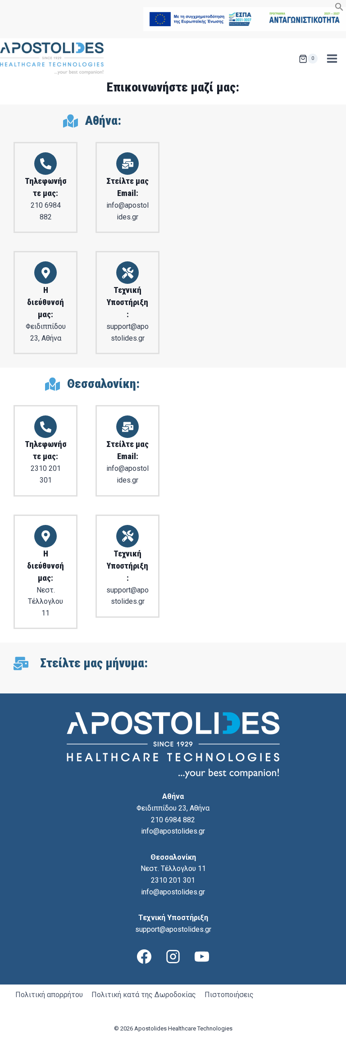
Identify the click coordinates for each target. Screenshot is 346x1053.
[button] (339, 9)
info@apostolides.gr (173, 831)
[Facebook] (144, 956)
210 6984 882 (173, 820)
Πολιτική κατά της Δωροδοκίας (143, 994)
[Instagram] (173, 956)
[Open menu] (331, 58)
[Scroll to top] (323, 1044)
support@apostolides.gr (173, 929)
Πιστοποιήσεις (229, 994)
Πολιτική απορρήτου (49, 994)
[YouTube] (201, 956)
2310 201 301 (173, 880)
